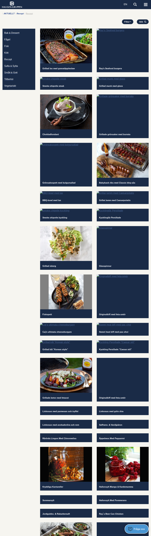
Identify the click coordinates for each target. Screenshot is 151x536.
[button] (143, 21)
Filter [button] (126, 22)
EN (125, 4)
